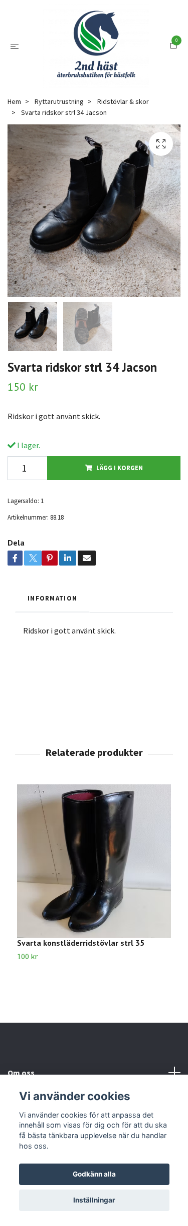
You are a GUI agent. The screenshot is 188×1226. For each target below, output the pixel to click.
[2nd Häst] (104, 64)
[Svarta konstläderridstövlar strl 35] (94, 910)
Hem (14, 150)
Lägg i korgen (119, 517)
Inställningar (94, 1200)
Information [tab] (52, 647)
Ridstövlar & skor (123, 150)
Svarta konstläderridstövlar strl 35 (80, 992)
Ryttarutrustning (59, 150)
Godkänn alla (94, 1174)
